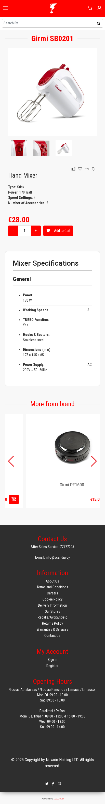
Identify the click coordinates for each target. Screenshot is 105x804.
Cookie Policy (52, 599)
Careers (52, 593)
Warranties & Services (52, 629)
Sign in (52, 660)
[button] (93, 461)
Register (52, 666)
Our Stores (52, 611)
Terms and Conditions (52, 587)
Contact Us (52, 636)
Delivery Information (52, 605)
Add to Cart (61, 231)
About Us (52, 581)
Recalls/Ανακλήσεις (52, 617)
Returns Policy (52, 623)
